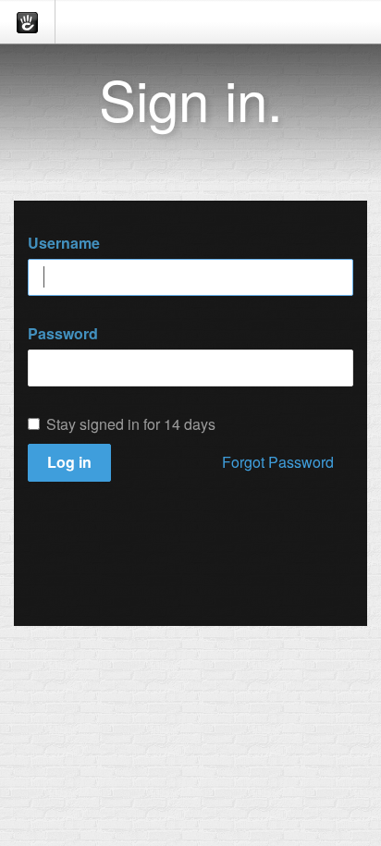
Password (63, 334)
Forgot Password (278, 461)
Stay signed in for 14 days (130, 424)
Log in (69, 461)
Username (64, 243)
